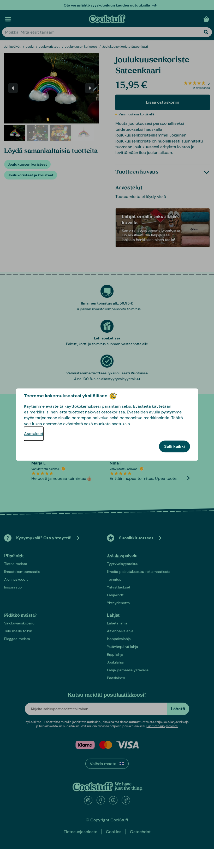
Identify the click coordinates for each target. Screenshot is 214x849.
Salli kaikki (174, 446)
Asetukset (33, 433)
